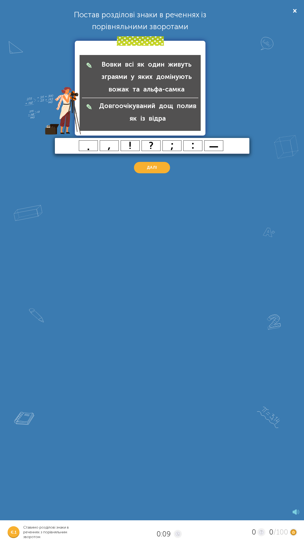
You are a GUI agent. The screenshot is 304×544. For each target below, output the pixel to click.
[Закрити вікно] (294, 10)
